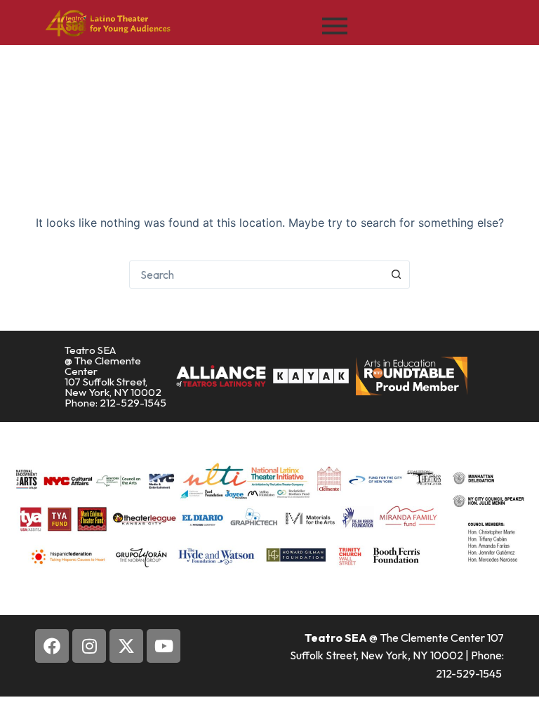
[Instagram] (89, 646)
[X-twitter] (126, 646)
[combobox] (256, 274)
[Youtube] (163, 646)
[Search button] (395, 274)
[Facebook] (52, 646)
